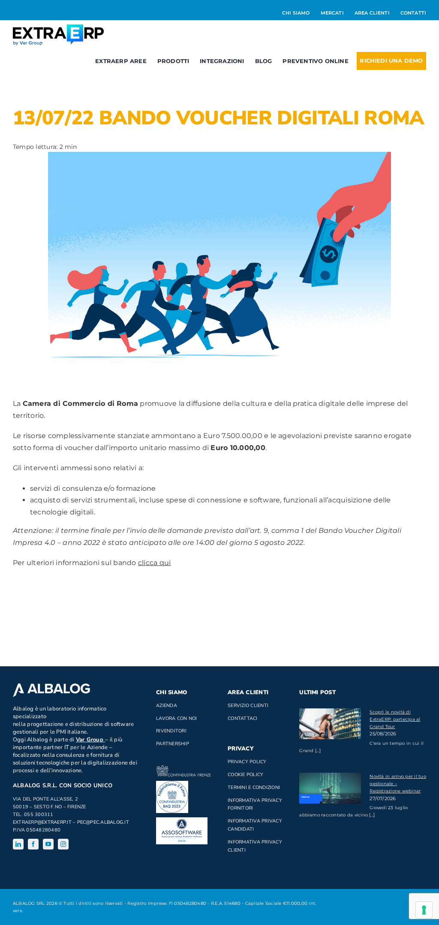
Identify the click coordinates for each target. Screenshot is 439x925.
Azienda (166, 705)
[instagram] (63, 844)
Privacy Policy (247, 762)
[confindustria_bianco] (183, 769)
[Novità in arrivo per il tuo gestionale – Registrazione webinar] (330, 788)
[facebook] (33, 844)
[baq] (172, 784)
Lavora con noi (176, 718)
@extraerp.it (54, 822)
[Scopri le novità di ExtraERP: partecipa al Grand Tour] (330, 723)
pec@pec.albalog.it (103, 822)
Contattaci (242, 718)
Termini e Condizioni (254, 787)
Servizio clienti (248, 705)
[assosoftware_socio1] (181, 820)
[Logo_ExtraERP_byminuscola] (58, 28)
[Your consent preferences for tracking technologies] (424, 910)
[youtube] (48, 844)
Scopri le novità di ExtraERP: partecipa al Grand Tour (395, 719)
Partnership (172, 744)
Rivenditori (171, 731)
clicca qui (154, 563)
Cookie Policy (245, 774)
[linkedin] (18, 844)
